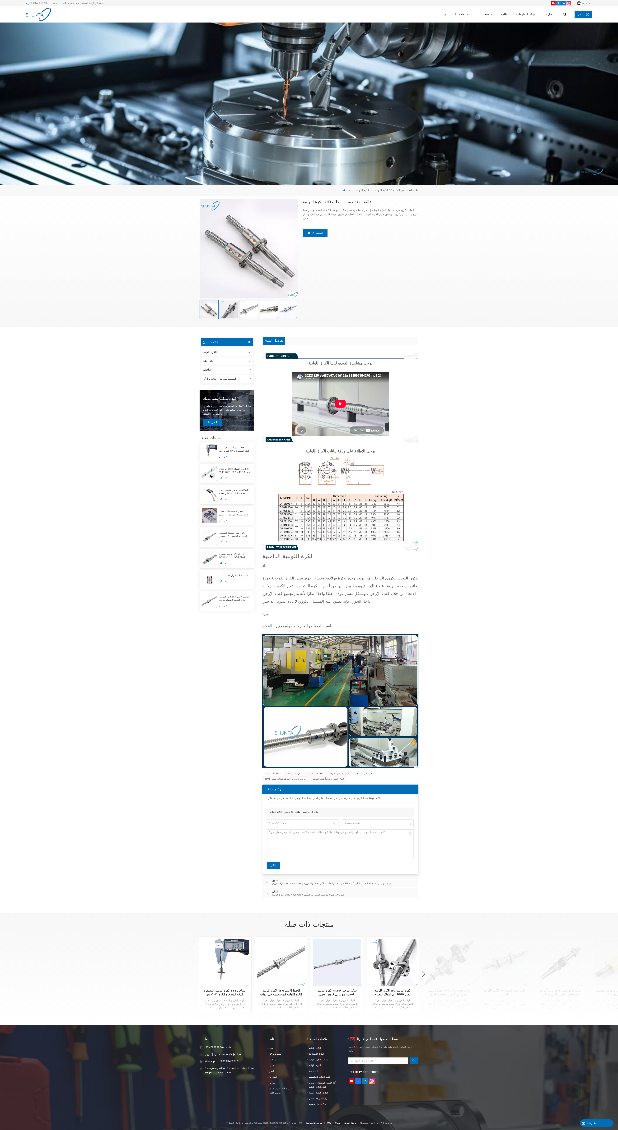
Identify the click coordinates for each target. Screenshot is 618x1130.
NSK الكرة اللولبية (364, 774)
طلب (504, 14)
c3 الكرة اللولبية (316, 1054)
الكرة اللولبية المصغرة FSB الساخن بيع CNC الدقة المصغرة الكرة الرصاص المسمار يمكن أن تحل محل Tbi (234, 449)
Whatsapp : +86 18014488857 (221, 1061)
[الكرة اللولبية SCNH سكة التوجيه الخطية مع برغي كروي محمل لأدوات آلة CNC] (337, 963)
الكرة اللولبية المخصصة (320, 1077)
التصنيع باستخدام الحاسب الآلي (219, 379)
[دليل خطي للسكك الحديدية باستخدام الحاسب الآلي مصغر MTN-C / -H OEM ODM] (209, 537)
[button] (423, 974)
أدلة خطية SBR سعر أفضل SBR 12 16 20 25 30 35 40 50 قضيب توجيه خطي (235, 471)
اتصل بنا (549, 14)
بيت (443, 14)
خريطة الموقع (350, 1123)
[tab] (274, 341)
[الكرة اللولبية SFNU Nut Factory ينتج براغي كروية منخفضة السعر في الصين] (449, 963)
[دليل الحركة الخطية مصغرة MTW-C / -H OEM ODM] (209, 558)
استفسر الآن (317, 233)
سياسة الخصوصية (314, 1123)
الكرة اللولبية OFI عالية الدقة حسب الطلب (294, 812)
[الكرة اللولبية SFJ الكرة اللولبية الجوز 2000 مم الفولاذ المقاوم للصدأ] (393, 963)
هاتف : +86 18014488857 (43, 3)
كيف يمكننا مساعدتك (219, 398)
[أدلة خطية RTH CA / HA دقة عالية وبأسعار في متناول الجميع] (209, 515)
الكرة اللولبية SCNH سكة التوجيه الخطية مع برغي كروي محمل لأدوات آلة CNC (337, 993)
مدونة (272, 1083)
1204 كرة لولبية (292, 774)
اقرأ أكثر (223, 456)
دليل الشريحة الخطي (318, 1098)
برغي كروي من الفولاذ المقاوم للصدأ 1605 (285, 779)
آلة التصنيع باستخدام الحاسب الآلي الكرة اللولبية (322, 1085)
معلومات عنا (462, 14)
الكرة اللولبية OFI (314, 774)
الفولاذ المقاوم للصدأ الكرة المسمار (327, 779)
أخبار (271, 1071)
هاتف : (218, 1047)
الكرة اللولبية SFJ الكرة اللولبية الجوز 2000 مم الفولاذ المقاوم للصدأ (393, 993)
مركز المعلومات (526, 14)
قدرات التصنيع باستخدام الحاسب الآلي (280, 1091)
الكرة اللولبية (362, 190)
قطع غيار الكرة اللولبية (338, 774)
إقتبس (581, 14)
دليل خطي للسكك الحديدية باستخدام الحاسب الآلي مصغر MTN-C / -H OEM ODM (233, 534)
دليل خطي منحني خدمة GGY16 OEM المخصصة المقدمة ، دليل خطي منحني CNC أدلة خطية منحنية (234, 492)
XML (329, 1123)
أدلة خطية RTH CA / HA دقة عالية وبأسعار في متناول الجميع (233, 513)
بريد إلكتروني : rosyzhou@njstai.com (86, 3)
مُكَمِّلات (207, 370)
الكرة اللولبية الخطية (318, 1093)
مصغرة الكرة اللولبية (318, 1059)
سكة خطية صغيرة (317, 1104)
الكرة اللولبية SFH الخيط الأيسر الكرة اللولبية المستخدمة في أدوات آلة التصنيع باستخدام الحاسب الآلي (234, 598)
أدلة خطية (208, 361)
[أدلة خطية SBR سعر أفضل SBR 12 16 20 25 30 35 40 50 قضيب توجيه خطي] (209, 473)
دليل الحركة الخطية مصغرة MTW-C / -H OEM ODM (232, 556)
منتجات (485, 14)
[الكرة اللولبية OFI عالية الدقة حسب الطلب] (505, 963)
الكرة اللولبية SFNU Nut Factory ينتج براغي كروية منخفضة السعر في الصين (449, 993)
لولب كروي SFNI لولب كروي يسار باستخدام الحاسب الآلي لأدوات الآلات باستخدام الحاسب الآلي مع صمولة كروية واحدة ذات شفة (560, 993)
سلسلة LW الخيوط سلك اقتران (234, 575)
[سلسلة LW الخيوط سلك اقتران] (209, 579)
